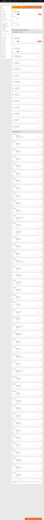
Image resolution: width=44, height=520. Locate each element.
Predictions (14, 3)
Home (2, 3)
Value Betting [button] (18, 3)
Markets (5, 3)
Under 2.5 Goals (14, 354)
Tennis (26, 1)
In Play (8, 3)
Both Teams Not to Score (15, 317)
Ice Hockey (21, 1)
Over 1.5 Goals (14, 141)
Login (40, 1)
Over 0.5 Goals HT (14, 134)
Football (9, 1)
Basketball (15, 1)
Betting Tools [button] (22, 3)
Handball (30, 1)
